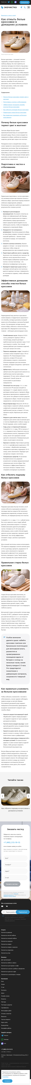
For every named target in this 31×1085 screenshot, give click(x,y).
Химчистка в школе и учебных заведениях (13, 968)
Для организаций (6, 960)
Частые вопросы (5, 1019)
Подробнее (5, 1076)
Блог (2, 981)
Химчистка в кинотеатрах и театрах (10, 974)
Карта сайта (4, 1022)
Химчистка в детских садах (8, 971)
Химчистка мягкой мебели (8, 935)
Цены (2, 993)
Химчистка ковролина (7, 950)
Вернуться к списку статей (8, 15)
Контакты (3, 990)
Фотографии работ (6, 1010)
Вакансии (3, 1016)
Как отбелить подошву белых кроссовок (16, 109)
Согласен (7, 1081)
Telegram (6, 1035)
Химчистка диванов (6, 932)
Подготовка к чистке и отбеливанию (14, 102)
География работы (6, 1028)
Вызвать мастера (12, 884)
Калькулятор (24, 2)
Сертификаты (5, 1007)
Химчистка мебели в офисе (8, 962)
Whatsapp (6, 1039)
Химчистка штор (5, 953)
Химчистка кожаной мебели (9, 938)
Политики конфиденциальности (11, 894)
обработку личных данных (10, 896)
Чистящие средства (6, 1004)
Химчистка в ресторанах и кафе (10, 965)
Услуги (3, 930)
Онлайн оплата (5, 996)
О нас (2, 987)
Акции (3, 984)
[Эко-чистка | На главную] (8, 7)
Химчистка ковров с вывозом (9, 947)
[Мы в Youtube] (2, 906)
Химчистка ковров (6, 944)
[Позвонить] (25, 7)
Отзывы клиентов (6, 1013)
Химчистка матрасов (6, 941)
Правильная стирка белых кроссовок (14, 112)
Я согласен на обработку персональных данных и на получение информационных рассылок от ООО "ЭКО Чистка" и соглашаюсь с (17, 918)
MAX (5, 1043)
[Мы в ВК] (7, 906)
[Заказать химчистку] (21, 7)
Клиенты (3, 999)
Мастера (3, 1002)
